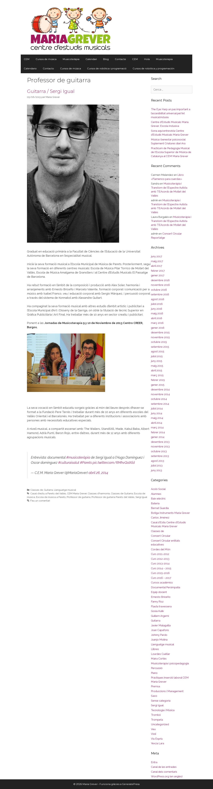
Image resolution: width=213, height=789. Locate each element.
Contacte (120, 59)
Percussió (156, 668)
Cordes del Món (160, 549)
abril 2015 (156, 370)
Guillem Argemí (160, 615)
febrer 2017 (158, 270)
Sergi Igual (141, 497)
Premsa (155, 686)
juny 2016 (156, 308)
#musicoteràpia (78, 457)
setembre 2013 (160, 456)
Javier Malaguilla (161, 625)
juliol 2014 (157, 408)
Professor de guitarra (78, 497)
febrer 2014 (158, 432)
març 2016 (157, 322)
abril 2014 (156, 422)
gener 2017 (157, 275)
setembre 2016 (160, 294)
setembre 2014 (160, 403)
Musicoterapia (164, 59)
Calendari (91, 59)
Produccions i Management (167, 691)
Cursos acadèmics (162, 582)
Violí (153, 733)
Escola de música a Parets (51, 497)
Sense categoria (160, 700)
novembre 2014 (160, 394)
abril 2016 (156, 318)
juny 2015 (156, 360)
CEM (26, 59)
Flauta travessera (161, 606)
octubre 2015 (159, 341)
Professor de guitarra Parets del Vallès (113, 497)
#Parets (86, 463)
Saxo (154, 695)
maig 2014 (157, 418)
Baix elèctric (158, 498)
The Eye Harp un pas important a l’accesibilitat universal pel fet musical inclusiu (170, 113)
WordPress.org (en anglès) (167, 776)
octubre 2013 (159, 451)
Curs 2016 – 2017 (161, 577)
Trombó (156, 714)
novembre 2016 (160, 284)
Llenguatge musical (65, 490)
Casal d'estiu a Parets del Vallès (48, 493)
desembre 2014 (160, 389)
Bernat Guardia (160, 508)
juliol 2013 (156, 465)
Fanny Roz (157, 601)
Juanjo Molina (159, 639)
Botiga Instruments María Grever (170, 512)
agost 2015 (157, 351)
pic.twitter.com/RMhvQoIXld (114, 463)
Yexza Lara (157, 743)
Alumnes (156, 493)
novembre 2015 (160, 337)
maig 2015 (157, 365)
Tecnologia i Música (162, 710)
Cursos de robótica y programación (153, 68)
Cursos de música (46, 59)
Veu (153, 729)
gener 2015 (157, 384)
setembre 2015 (160, 346)
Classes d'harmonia (99, 493)
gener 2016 (157, 327)
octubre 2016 (159, 289)
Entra (154, 762)
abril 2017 (156, 265)
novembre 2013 (160, 446)
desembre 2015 (160, 332)
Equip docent (159, 592)
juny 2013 (156, 470)
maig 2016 (157, 313)
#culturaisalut (68, 463)
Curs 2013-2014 (160, 563)
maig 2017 (157, 261)
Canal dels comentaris (164, 771)
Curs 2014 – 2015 (161, 568)
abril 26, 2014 (98, 473)
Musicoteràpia (71, 59)
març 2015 (157, 375)
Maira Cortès (159, 658)
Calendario (30, 68)
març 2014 (157, 427)
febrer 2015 (158, 379)
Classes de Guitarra (122, 493)
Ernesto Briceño (160, 596)
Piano (154, 672)
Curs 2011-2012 (160, 554)
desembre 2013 (160, 441)
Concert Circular (160, 535)
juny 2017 (156, 256)
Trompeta (157, 719)
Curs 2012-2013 (160, 558)
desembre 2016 (160, 280)
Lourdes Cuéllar (160, 653)
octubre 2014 (159, 398)
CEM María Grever (77, 493)
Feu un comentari (40, 500)
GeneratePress (131, 784)
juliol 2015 (157, 356)
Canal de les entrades (164, 766)
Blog (106, 59)
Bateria (155, 503)
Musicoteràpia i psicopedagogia (170, 663)
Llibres (155, 649)
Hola (147, 59)
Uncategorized (160, 724)
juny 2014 (156, 413)
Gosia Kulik (157, 611)
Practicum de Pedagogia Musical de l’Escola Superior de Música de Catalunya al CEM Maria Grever (171, 152)
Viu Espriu (157, 738)
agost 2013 (157, 460)
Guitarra (48, 490)
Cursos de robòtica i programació (106, 68)
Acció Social (158, 489)
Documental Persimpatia (165, 587)
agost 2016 (157, 299)
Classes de (36, 490)
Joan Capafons (160, 630)
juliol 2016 (157, 303)
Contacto (48, 68)
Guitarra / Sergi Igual (51, 91)
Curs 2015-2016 (160, 573)
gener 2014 (157, 437)
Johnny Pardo (159, 634)
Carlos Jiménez (160, 517)
